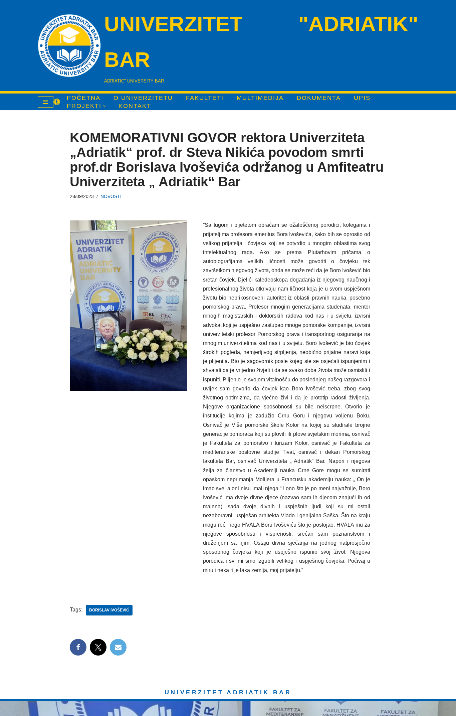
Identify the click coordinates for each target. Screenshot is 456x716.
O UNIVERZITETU (143, 98)
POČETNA (83, 98)
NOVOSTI (111, 196)
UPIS (362, 98)
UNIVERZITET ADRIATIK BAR (228, 692)
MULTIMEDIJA (260, 98)
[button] (104, 106)
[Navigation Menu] (45, 102)
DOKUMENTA (319, 98)
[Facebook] (78, 647)
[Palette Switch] (56, 102)
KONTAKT (135, 106)
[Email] (118, 647)
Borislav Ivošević (109, 610)
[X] (98, 647)
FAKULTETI (205, 98)
